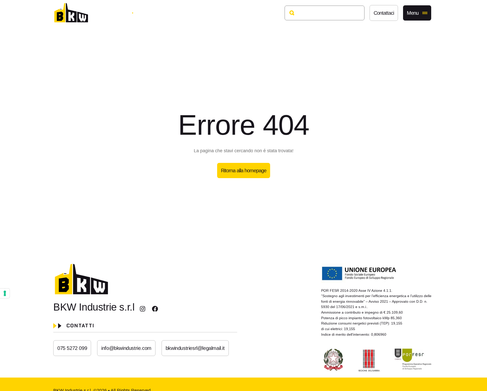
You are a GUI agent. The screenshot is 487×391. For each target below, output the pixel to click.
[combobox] (324, 13)
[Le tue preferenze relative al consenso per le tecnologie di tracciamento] (5, 293)
